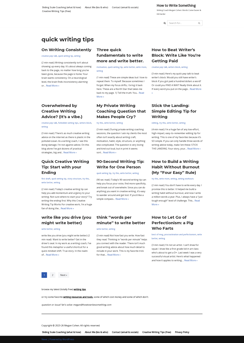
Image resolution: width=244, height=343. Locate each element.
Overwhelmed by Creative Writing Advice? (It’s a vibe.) (62, 111)
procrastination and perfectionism (180, 234)
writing (77, 56)
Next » (63, 275)
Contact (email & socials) (125, 7)
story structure (74, 178)
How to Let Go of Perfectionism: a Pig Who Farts (172, 223)
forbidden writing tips (68, 122)
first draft (46, 178)
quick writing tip (65, 56)
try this (100, 122)
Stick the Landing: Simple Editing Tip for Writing (174, 111)
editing (155, 122)
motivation (102, 67)
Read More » (52, 85)
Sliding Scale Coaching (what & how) (61, 7)
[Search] (165, 23)
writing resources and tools (78, 297)
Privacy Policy (182, 332)
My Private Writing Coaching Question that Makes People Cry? (121, 111)
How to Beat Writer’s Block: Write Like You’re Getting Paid (176, 55)
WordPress (68, 339)
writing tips (80, 289)
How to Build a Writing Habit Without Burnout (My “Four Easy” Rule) (176, 167)
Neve (44, 339)
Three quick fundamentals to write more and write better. (120, 55)
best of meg (157, 234)
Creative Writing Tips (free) (56, 11)
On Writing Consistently (66, 49)
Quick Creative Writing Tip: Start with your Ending (65, 167)
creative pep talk (49, 56)
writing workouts (186, 178)
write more (141, 67)
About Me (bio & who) (96, 7)
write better (129, 67)
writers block (174, 67)
